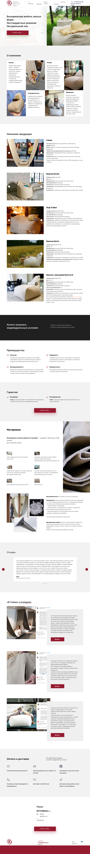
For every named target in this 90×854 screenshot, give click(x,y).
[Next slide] (41, 153)
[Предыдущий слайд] (3, 566)
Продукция (39, 4)
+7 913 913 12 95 (78, 2)
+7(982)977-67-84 (80, 844)
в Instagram (25, 596)
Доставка (56, 4)
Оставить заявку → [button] (17, 32)
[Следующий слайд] (86, 566)
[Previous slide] (9, 153)
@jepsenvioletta (76, 297)
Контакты (63, 2)
